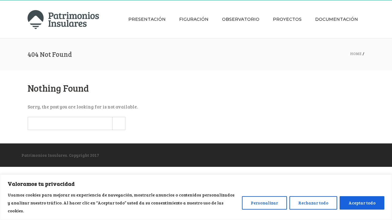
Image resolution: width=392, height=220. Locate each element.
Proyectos (287, 19)
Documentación (336, 19)
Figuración (194, 19)
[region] (196, 197)
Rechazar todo (313, 203)
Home (356, 53)
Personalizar (264, 203)
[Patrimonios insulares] (63, 19)
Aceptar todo (362, 203)
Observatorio (240, 19)
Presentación (147, 19)
